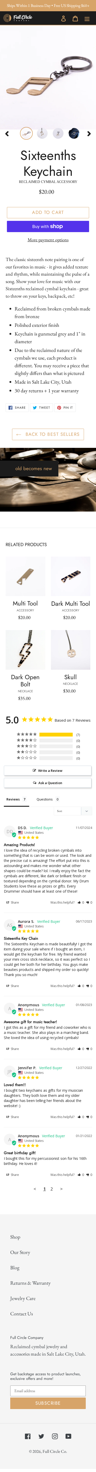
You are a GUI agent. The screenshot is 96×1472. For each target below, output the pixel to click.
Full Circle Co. (54, 1451)
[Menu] (87, 17)
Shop (15, 1236)
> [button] (61, 1189)
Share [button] (14, 902)
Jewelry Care (23, 1298)
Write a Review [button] (50, 770)
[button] (81, 902)
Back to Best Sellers (52, 434)
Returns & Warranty (30, 1283)
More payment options (48, 240)
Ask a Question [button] (50, 783)
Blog (14, 1267)
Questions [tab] (45, 799)
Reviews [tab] (13, 799)
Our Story (20, 1252)
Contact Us (21, 1313)
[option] (24, 133)
